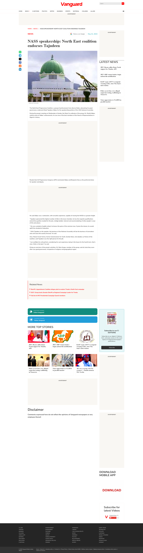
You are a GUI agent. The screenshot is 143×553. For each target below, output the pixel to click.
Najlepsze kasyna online (98, 549)
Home (20, 11)
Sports (67, 11)
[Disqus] (62, 443)
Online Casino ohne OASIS (74, 549)
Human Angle (49, 538)
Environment (49, 529)
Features (48, 531)
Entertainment (50, 527)
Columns (85, 11)
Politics (44, 11)
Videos (100, 536)
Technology (102, 529)
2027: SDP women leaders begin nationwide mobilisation (111, 75)
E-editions (35, 11)
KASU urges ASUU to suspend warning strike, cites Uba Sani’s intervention (111, 83)
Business (60, 11)
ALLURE (93, 11)
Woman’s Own (103, 540)
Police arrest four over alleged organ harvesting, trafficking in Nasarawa (111, 92)
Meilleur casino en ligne (87, 549)
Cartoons (101, 533)
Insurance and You (51, 540)
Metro (52, 11)
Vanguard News (71, 4)
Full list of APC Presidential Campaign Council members (48, 296)
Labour (74, 529)
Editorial (76, 11)
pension (48, 542)
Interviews (75, 527)
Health (47, 535)
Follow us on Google (79, 34)
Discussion (22, 538)
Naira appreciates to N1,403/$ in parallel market (111, 100)
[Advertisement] (62, 149)
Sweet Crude (102, 527)
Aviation (21, 529)
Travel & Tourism (103, 535)
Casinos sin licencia (40, 550)
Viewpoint (101, 538)
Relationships (76, 538)
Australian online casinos (111, 549)
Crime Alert (22, 535)
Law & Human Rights (77, 531)
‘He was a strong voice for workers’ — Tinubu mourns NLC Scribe (85, 370)
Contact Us (57, 549)
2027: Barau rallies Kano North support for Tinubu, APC (111, 68)
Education (21, 540)
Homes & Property (50, 536)
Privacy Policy (64, 549)
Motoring (74, 535)
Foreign (48, 533)
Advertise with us (49, 549)
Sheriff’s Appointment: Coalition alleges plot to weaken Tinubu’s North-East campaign (57, 289)
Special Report (76, 540)
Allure (21, 527)
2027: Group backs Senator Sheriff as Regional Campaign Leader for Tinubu (54, 292)
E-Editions (21, 542)
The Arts (101, 531)
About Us (42, 549)
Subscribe (112, 348)
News (27, 11)
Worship (101, 542)
